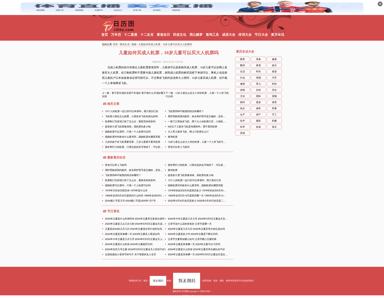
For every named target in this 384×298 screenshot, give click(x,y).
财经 (242, 102)
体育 (274, 102)
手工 (274, 114)
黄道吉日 (163, 34)
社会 (242, 77)
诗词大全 (245, 34)
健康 (274, 59)
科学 (242, 127)
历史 (274, 90)
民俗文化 (179, 34)
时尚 (258, 71)
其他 (242, 133)
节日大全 (261, 34)
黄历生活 (277, 34)
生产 (242, 114)
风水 (242, 108)
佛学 (258, 108)
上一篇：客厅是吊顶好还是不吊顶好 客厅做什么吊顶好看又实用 (134, 95)
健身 (242, 84)
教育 (242, 59)
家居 (258, 65)
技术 (242, 120)
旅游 (274, 71)
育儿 (258, 84)
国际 (258, 96)
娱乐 (274, 65)
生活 (242, 71)
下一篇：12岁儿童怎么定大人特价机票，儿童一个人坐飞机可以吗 (197, 95)
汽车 (274, 77)
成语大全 (228, 34)
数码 (242, 65)
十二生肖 (147, 34)
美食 (258, 59)
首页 (104, 34)
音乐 (274, 127)
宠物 (274, 96)
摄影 (258, 120)
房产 (258, 114)
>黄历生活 (124, 44)
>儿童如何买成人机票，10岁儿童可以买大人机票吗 (164, 44)
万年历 (116, 34)
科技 (274, 84)
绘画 (258, 127)
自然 (258, 90)
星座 (258, 102)
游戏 (242, 90)
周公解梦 (196, 34)
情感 (258, 77)
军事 (274, 108)
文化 (242, 96)
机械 (274, 120)
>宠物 (133, 44)
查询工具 (212, 34)
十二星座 (130, 34)
